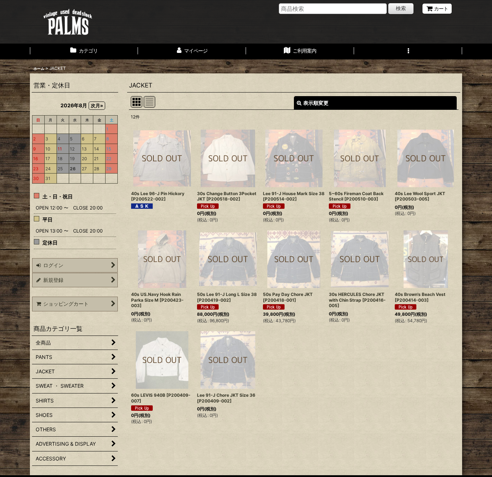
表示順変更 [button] (315, 103)
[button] (408, 51)
